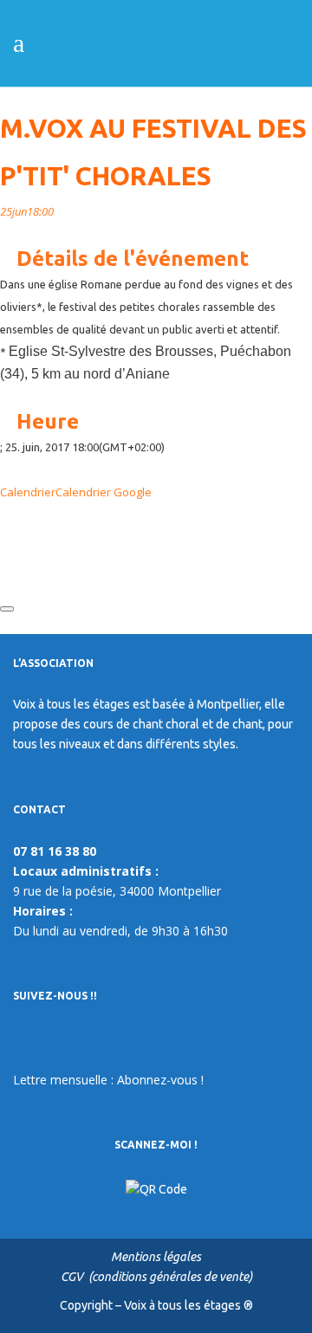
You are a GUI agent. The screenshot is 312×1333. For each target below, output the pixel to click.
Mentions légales (156, 1257)
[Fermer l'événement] (7, 608)
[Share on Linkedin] (4, 559)
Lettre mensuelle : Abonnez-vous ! (108, 1079)
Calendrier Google (103, 492)
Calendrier (27, 492)
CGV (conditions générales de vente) (156, 1277)
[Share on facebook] (4, 514)
